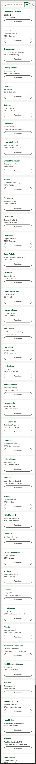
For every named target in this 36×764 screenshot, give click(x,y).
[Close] (33, 4)
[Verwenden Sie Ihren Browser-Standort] (27, 4)
